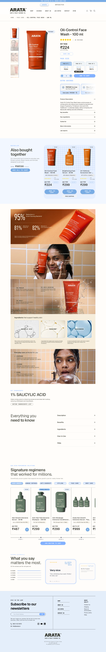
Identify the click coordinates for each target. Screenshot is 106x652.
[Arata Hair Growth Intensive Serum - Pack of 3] (81, 502)
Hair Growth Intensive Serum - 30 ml (20, 519)
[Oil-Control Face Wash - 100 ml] (52, 157)
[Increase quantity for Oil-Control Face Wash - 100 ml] (70, 75)
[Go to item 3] (15, 57)
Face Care (20, 17)
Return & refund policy (87, 609)
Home (12, 17)
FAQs (85, 615)
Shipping (86, 607)
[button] (65, 40)
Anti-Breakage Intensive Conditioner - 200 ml (61, 519)
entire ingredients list (21, 404)
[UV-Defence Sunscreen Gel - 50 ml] (87, 157)
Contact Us (87, 604)
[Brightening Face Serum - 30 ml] (69, 157)
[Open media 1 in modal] (37, 50)
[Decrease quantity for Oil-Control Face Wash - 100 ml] (62, 75)
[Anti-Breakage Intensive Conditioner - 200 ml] (61, 502)
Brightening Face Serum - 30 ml (68, 172)
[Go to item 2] (15, 45)
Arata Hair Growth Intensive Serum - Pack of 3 (81, 519)
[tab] (17, 483)
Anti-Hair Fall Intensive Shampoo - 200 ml (40, 519)
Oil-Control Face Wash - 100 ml (51, 172)
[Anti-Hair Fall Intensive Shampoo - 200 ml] (41, 502)
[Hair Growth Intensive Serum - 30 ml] (20, 502)
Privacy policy (88, 612)
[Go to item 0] (15, 33)
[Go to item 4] (15, 70)
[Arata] (53, 636)
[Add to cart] (27, 529)
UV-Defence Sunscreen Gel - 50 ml (86, 172)
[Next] (50, 52)
